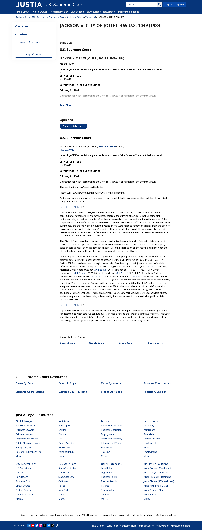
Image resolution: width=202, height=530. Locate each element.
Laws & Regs (94, 12)
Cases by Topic (67, 383)
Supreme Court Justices (30, 391)
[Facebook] (36, 525)
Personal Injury (66, 451)
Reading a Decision (155, 391)
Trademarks (107, 490)
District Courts (23, 490)
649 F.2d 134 (98, 276)
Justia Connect (97, 526)
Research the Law (59, 12)
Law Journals (150, 443)
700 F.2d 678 (100, 269)
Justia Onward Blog (153, 490)
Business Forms (109, 476)
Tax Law (105, 451)
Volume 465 (90, 17)
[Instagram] (40, 525)
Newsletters (109, 12)
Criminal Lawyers (24, 434)
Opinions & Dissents (74, 126)
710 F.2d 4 (150, 266)
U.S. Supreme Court (56, 17)
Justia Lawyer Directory (156, 472)
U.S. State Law (67, 463)
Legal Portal (112, 526)
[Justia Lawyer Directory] (56, 525)
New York (63, 490)
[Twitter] (52, 525)
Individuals (64, 421)
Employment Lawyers (27, 438)
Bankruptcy (64, 425)
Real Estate (106, 447)
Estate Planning (66, 443)
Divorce (62, 434)
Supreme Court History (157, 383)
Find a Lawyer (23, 12)
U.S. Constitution (24, 468)
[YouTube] (32, 525)
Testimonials (150, 494)
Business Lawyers (25, 429)
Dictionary (149, 425)
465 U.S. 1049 (107, 146)
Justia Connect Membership (158, 468)
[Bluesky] (48, 525)
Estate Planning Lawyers (28, 443)
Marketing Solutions (128, 12)
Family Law (64, 447)
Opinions (21, 34)
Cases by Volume (111, 383)
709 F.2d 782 (137, 276)
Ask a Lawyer (40, 12)
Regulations (22, 476)
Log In (169, 4)
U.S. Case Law (38, 17)
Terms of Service (146, 526)
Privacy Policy (162, 526)
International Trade (111, 443)
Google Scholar (68, 342)
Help (133, 526)
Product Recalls (109, 481)
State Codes (64, 472)
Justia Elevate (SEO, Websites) (159, 481)
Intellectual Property (111, 438)
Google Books (96, 342)
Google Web (125, 342)
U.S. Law (27, 17)
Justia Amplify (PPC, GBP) (156, 485)
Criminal (62, 429)
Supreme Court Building (72, 391)
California (63, 481)
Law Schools (77, 12)
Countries (106, 494)
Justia (18, 17)
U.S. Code (20, 472)
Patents (105, 485)
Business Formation (111, 425)
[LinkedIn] (29, 525)
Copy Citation (33, 54)
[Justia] (29, 4)
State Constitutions (68, 468)
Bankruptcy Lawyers (26, 425)
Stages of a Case (111, 391)
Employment (107, 434)
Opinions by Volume (75, 17)
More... (19, 456)
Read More (66, 105)
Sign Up (180, 4)
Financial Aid (150, 434)
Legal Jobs (106, 468)
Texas (61, 494)
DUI (60, 438)
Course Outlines (152, 438)
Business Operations (112, 429)
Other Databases (111, 463)
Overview (21, 26)
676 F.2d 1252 (121, 273)
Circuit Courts (23, 485)
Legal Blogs (107, 472)
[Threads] (44, 525)
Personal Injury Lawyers (28, 451)
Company (125, 526)
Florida (61, 485)
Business (106, 421)
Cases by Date (24, 383)
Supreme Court (24, 481)
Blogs (147, 447)
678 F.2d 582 (79, 273)
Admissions (149, 429)
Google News (155, 342)
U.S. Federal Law (26, 463)
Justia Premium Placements (158, 476)
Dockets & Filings (24, 494)
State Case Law (66, 476)
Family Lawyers (23, 447)
